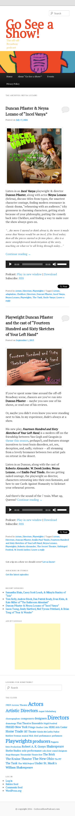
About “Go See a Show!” (30, 76)
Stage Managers (12, 754)
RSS (21, 278)
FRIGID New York (16, 727)
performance (45, 735)
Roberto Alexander (27, 546)
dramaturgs (11, 723)
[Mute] (54, 264)
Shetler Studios (13, 750)
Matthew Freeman (13, 735)
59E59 (8, 705)
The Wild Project (26, 763)
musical (25, 735)
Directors (27, 290)
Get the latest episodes (17, 574)
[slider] (62, 264)
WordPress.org (13, 790)
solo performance (32, 750)
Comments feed (14, 787)
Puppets (55, 742)
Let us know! (49, 561)
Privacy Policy (13, 83)
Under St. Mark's (46, 763)
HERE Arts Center (58, 727)
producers (41, 741)
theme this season (17, 440)
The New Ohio (43, 759)
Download (50, 274)
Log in (9, 780)
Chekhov (21, 294)
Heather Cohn (42, 727)
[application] (37, 264)
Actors (18, 290)
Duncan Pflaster (44, 294)
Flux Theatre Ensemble (30, 723)
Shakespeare (55, 746)
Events (50, 76)
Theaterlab (25, 754)
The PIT (58, 759)
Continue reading (18, 254)
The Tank (37, 297)
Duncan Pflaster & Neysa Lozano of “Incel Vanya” (32, 605)
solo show (46, 750)
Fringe (31, 727)
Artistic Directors (22, 710)
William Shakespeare (19, 767)
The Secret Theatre (46, 546)
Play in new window (29, 274)
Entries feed (12, 784)
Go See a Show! (30, 28)
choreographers (13, 718)
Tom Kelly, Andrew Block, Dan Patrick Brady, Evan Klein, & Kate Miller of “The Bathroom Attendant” (37, 600)
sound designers (59, 750)
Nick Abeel (33, 735)
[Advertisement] (37, 646)
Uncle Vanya (49, 297)
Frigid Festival (50, 723)
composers (27, 718)
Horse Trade (14, 731)
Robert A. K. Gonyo (34, 746)
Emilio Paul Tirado (41, 539)
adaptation (11, 294)
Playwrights (38, 290)
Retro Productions (13, 746)
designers (41, 718)
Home (10, 76)
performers (57, 735)
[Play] (10, 264)
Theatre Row (36, 754)
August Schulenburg (47, 711)
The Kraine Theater (19, 759)
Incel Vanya (59, 294)
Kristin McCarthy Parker (48, 731)
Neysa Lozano (12, 297)
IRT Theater (30, 731)
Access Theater (19, 705)
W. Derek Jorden (22, 549)
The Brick (49, 754)
